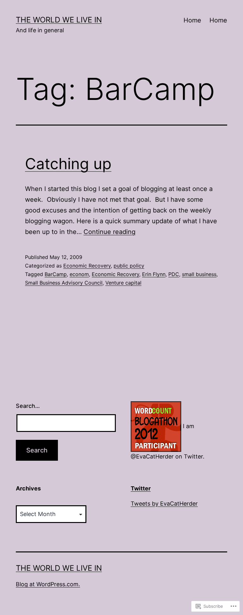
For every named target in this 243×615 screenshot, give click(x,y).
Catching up (68, 163)
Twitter (141, 488)
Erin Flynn (153, 274)
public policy (129, 265)
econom (79, 274)
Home (192, 20)
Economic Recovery (87, 265)
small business (199, 274)
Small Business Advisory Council (64, 283)
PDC (173, 274)
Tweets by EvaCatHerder (164, 503)
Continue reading (109, 232)
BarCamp (56, 274)
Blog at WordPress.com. (48, 584)
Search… (28, 406)
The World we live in (59, 19)
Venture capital (123, 283)
